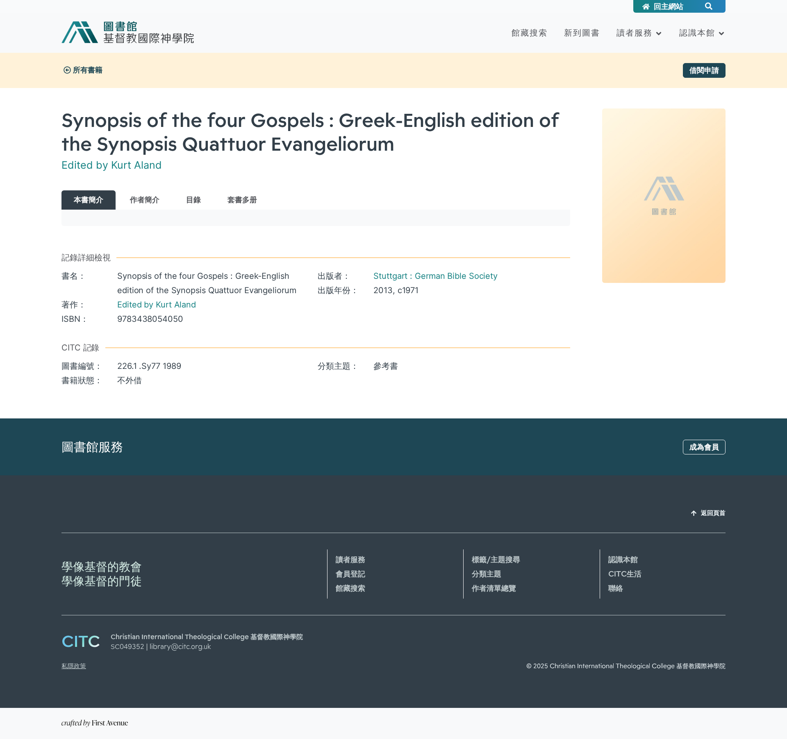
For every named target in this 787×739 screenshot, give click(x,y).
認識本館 (697, 33)
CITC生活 (624, 574)
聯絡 (615, 588)
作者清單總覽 (494, 588)
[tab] (88, 200)
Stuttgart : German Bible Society (435, 276)
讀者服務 (634, 33)
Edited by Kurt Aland (111, 165)
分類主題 (486, 574)
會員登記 (350, 574)
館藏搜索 (530, 33)
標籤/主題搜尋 (496, 560)
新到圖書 (582, 33)
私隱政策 (73, 666)
